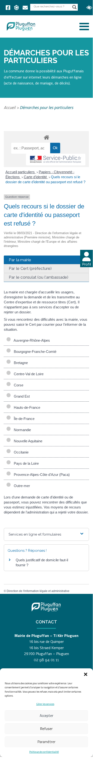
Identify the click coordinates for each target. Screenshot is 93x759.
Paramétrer (46, 741)
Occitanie (20, 452)
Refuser (46, 728)
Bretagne (20, 363)
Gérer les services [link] (45, 704)
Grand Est (21, 396)
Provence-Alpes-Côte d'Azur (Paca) (41, 475)
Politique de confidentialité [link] (44, 752)
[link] (8, 7)
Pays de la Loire (25, 463)
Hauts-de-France (26, 407)
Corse (17, 385)
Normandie (21, 430)
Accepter (46, 715)
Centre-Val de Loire (28, 374)
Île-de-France (23, 419)
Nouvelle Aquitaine (27, 441)
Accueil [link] (9, 107)
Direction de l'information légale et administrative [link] (38, 591)
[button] (85, 674)
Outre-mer (21, 486)
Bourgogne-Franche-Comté (34, 352)
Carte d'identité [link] (36, 177)
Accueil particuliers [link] (20, 172)
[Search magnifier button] (74, 7)
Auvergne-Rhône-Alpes (31, 340)
